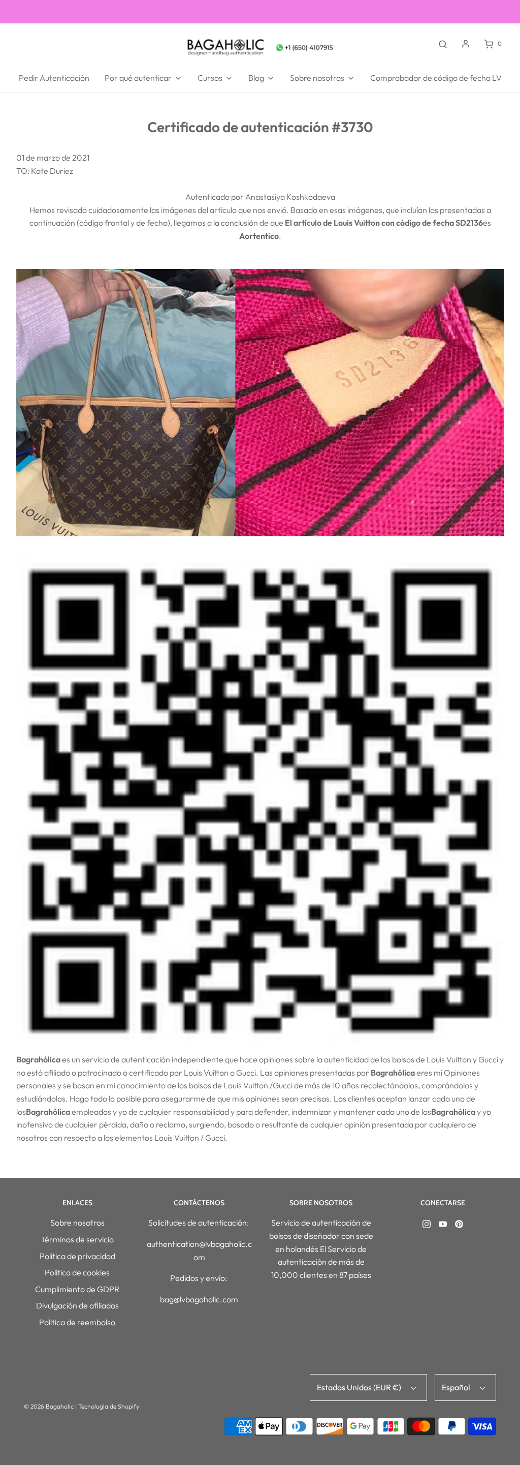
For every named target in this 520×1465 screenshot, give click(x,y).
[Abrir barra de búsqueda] (443, 43)
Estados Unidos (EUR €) (360, 1387)
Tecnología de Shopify (108, 1406)
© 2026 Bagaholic (49, 1406)
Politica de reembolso (77, 1322)
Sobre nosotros (77, 1222)
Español (457, 1387)
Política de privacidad (77, 1256)
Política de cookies (77, 1272)
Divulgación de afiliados (77, 1305)
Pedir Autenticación (54, 78)
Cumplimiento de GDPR (77, 1289)
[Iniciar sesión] (466, 43)
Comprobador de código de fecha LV (436, 78)
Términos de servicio (77, 1239)
